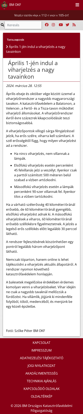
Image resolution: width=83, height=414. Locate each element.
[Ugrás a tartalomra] (66, 4)
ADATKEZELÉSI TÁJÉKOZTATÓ (41, 358)
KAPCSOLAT (41, 342)
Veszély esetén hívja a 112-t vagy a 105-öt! (41, 15)
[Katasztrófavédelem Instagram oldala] (53, 24)
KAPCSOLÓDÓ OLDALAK (42, 389)
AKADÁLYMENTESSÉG (41, 373)
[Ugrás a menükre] (62, 4)
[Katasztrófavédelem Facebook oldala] (47, 24)
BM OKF (14, 4)
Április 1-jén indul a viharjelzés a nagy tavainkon (33, 69)
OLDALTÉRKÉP (41, 396)
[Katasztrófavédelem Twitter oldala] (67, 24)
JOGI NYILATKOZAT (41, 365)
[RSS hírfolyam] (74, 24)
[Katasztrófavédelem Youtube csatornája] (60, 24)
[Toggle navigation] (77, 5)
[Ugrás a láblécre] (71, 4)
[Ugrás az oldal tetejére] (6, 63)
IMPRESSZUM (41, 350)
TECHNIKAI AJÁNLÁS (41, 381)
